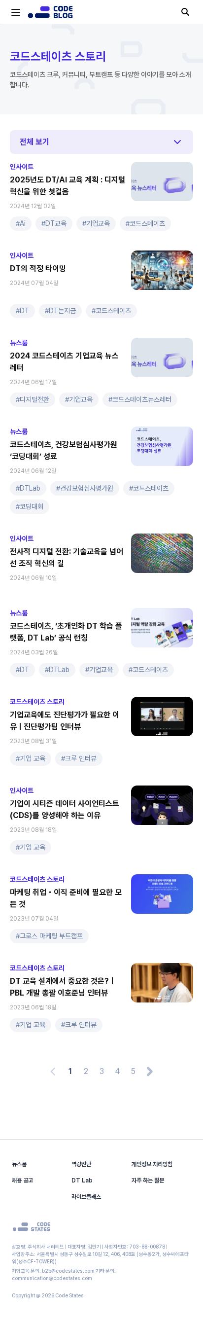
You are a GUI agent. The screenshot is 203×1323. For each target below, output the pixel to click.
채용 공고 (22, 1180)
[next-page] (150, 1071)
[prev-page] (53, 1071)
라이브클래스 (86, 1196)
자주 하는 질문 (148, 1180)
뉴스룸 (19, 1164)
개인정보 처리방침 (152, 1164)
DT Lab (82, 1180)
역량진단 (81, 1164)
